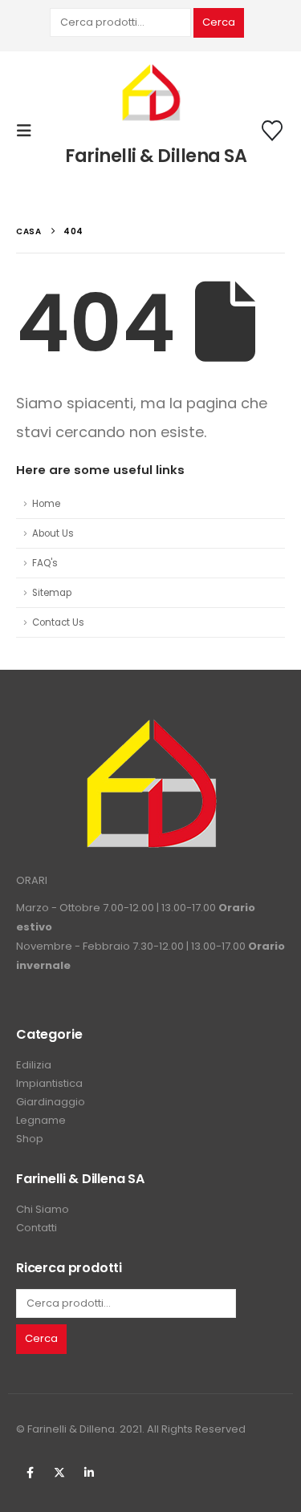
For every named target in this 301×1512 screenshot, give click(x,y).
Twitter (59, 1473)
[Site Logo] (151, 93)
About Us (53, 533)
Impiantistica (49, 1083)
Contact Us (58, 622)
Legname (41, 1120)
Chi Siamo (42, 1209)
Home (46, 503)
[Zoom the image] (151, 727)
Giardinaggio (50, 1101)
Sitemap (51, 592)
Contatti (36, 1227)
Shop (29, 1138)
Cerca (218, 22)
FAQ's (45, 563)
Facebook (30, 1473)
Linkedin (89, 1473)
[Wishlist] (272, 130)
